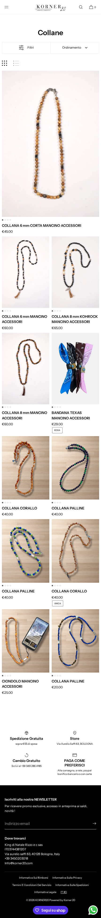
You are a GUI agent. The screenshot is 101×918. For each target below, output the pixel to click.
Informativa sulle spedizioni (72, 885)
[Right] (95, 145)
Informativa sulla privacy (67, 877)
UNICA (57, 603)
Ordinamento (71, 47)
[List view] (16, 63)
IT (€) (64, 892)
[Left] (5, 145)
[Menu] (10, 7)
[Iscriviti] (90, 823)
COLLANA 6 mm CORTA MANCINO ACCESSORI (41, 225)
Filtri (30, 47)
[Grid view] (4, 63)
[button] (81, 7)
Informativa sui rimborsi (33, 877)
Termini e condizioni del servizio (31, 885)
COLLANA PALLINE (68, 508)
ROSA (57, 430)
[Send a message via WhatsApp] (93, 910)
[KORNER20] (50, 7)
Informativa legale (45, 892)
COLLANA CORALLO (19, 508)
